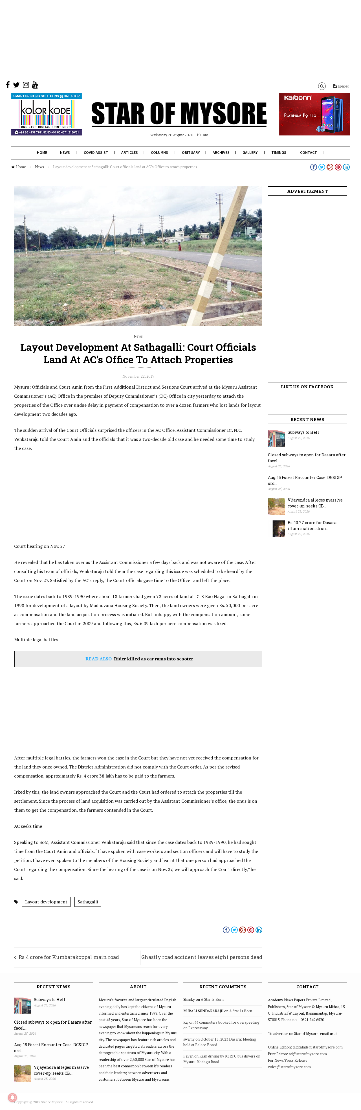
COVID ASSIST (96, 152)
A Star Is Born (212, 999)
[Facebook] (8, 86)
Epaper (343, 86)
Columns (159, 152)
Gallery (250, 152)
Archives (221, 152)
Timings (278, 152)
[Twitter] (16, 86)
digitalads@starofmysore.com (318, 1047)
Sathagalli (88, 902)
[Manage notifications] (12, 1097)
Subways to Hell (303, 432)
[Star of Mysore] (166, 121)
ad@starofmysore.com (308, 1053)
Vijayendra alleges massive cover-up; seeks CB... (315, 503)
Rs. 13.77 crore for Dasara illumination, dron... (312, 525)
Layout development (46, 902)
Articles (129, 152)
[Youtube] (35, 86)
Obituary (191, 152)
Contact (308, 152)
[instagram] (26, 86)
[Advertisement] (169, 39)
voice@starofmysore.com (289, 1066)
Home (42, 152)
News (65, 152)
